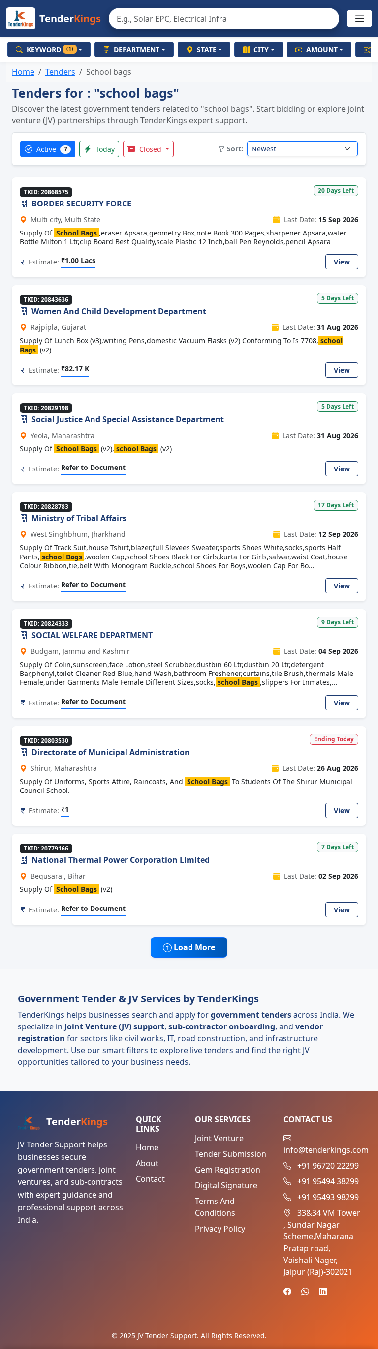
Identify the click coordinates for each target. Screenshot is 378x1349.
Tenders (60, 71)
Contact (150, 1178)
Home (23, 71)
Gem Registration (227, 1169)
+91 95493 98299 (328, 1197)
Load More (193, 947)
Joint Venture (219, 1138)
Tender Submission (230, 1153)
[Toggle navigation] (359, 19)
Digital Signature (226, 1185)
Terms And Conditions (215, 1207)
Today (104, 149)
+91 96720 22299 (328, 1165)
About (147, 1163)
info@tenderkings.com (326, 1149)
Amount (322, 49)
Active (50, 149)
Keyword (50, 49)
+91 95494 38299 (328, 1181)
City (261, 49)
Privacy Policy (220, 1228)
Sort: (235, 148)
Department (136, 49)
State (207, 49)
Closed (150, 149)
